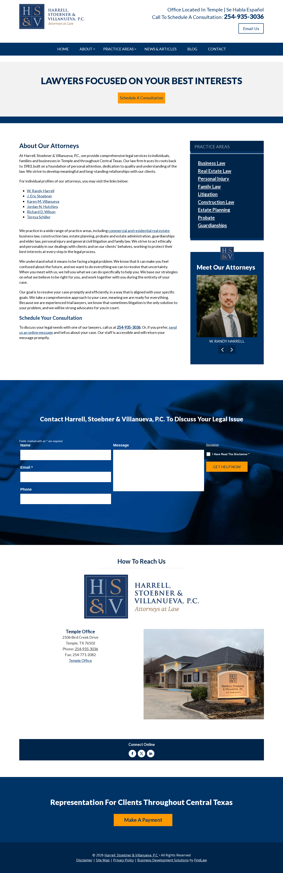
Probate (206, 217)
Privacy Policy (123, 860)
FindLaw (200, 860)
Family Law (209, 186)
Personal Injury (213, 178)
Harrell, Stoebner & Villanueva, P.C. (131, 855)
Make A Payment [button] (143, 820)
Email (26, 467)
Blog (192, 49)
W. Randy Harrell (40, 190)
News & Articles (160, 49)
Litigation (208, 194)
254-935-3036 (244, 16)
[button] (222, 349)
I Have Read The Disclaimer (230, 454)
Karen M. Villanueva (43, 201)
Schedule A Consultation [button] (141, 97)
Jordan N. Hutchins (42, 206)
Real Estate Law (214, 171)
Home (63, 49)
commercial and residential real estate (138, 230)
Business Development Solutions (163, 860)
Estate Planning (214, 210)
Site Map (103, 860)
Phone (26, 489)
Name (25, 445)
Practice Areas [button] (118, 49)
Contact (217, 49)
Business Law (211, 163)
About (86, 49)
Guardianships (212, 225)
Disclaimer (212, 444)
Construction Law (216, 202)
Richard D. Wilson (41, 211)
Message (121, 445)
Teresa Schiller (39, 217)
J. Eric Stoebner (39, 196)
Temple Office (80, 660)
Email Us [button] (251, 28)
